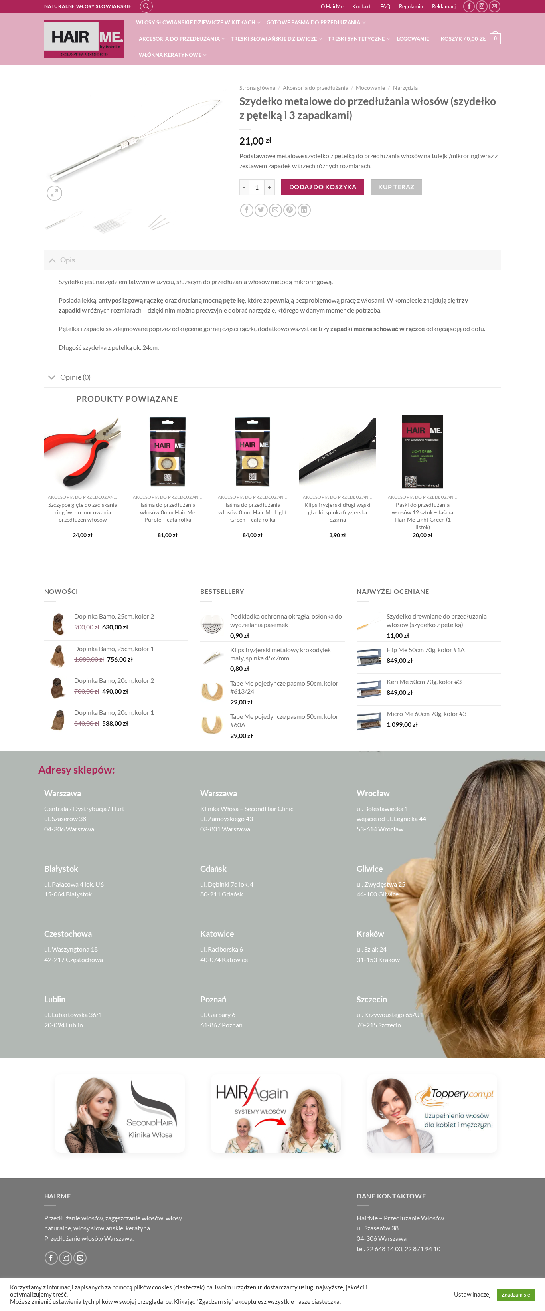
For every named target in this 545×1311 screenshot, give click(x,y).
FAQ (385, 6)
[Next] (214, 142)
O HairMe (332, 6)
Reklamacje (445, 6)
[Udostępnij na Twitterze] (261, 210)
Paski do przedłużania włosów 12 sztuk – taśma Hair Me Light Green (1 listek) (422, 515)
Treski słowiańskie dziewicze (274, 39)
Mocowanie (370, 88)
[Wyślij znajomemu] (275, 210)
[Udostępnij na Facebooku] (246, 210)
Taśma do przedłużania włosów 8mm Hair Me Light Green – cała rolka (252, 512)
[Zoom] (54, 193)
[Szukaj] (146, 6)
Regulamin (411, 6)
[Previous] (58, 142)
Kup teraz (396, 186)
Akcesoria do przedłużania (179, 39)
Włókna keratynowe (170, 55)
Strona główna (257, 88)
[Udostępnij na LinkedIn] (304, 210)
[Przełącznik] (52, 259)
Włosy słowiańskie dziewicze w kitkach (195, 22)
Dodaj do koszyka (322, 186)
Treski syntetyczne (356, 39)
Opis (67, 260)
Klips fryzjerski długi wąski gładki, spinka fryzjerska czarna (337, 512)
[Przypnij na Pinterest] (289, 210)
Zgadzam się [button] (516, 1294)
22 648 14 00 (384, 1248)
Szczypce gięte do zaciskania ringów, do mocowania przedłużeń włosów (82, 512)
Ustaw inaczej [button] (472, 1294)
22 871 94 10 (422, 1248)
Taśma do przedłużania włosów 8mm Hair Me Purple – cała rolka (167, 512)
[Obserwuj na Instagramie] (482, 6)
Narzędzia (405, 88)
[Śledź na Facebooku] (469, 6)
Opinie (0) (75, 377)
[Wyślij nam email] (494, 6)
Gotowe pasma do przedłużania (314, 22)
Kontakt (361, 6)
